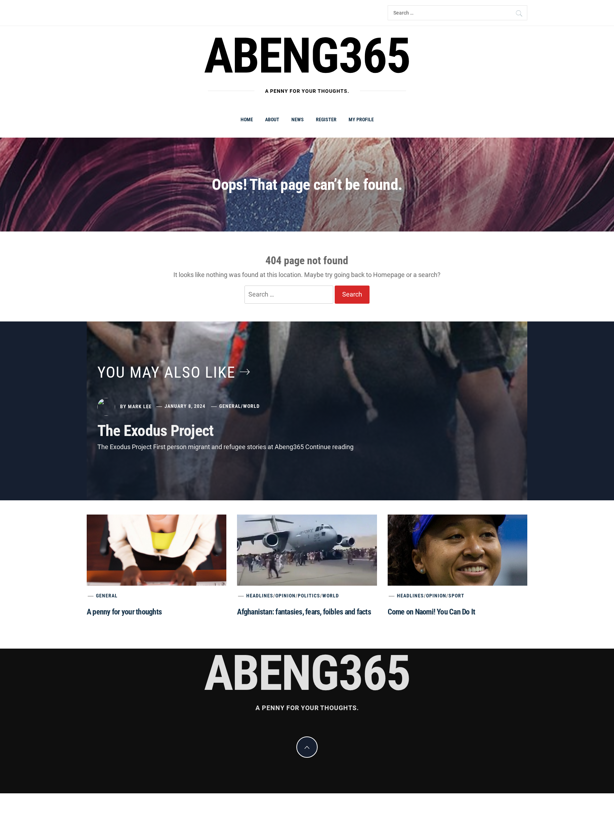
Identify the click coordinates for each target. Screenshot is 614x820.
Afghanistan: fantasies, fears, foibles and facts (304, 611)
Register (326, 119)
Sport (456, 595)
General (230, 406)
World (251, 406)
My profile (361, 119)
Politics (309, 595)
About (272, 119)
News (297, 119)
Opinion (285, 595)
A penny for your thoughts (124, 611)
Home (247, 119)
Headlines (259, 595)
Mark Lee (140, 406)
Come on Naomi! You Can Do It (431, 611)
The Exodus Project (155, 430)
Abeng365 (307, 56)
